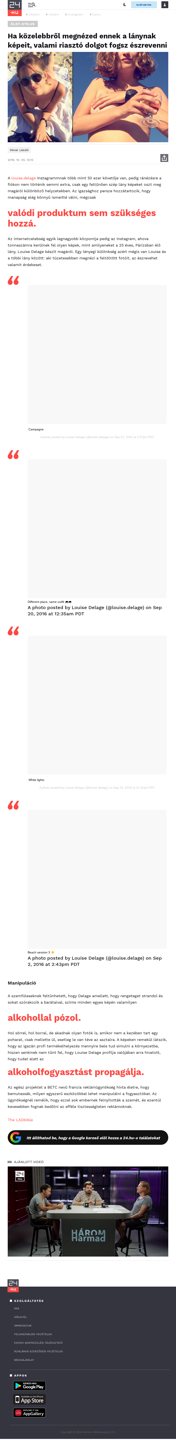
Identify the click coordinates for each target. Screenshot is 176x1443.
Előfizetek (144, 5)
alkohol (34, 14)
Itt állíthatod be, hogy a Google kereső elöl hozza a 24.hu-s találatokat (93, 1138)
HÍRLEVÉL (20, 1317)
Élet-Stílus (23, 24)
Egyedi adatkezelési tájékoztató (38, 1342)
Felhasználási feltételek (33, 1334)
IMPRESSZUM (22, 1325)
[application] (88, 1211)
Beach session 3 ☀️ (41, 952)
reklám (54, 14)
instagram (75, 14)
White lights (36, 780)
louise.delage (23, 178)
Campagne (36, 429)
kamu (96, 14)
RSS (16, 1308)
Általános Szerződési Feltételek (38, 1351)
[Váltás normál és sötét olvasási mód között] (124, 4)
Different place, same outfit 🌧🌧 (49, 602)
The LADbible (20, 1120)
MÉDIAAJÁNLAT (24, 1359)
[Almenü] (32, 5)
